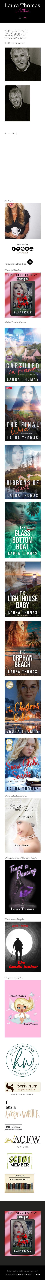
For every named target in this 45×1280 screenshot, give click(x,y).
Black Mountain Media (29, 1274)
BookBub (21, 263)
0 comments (20, 43)
